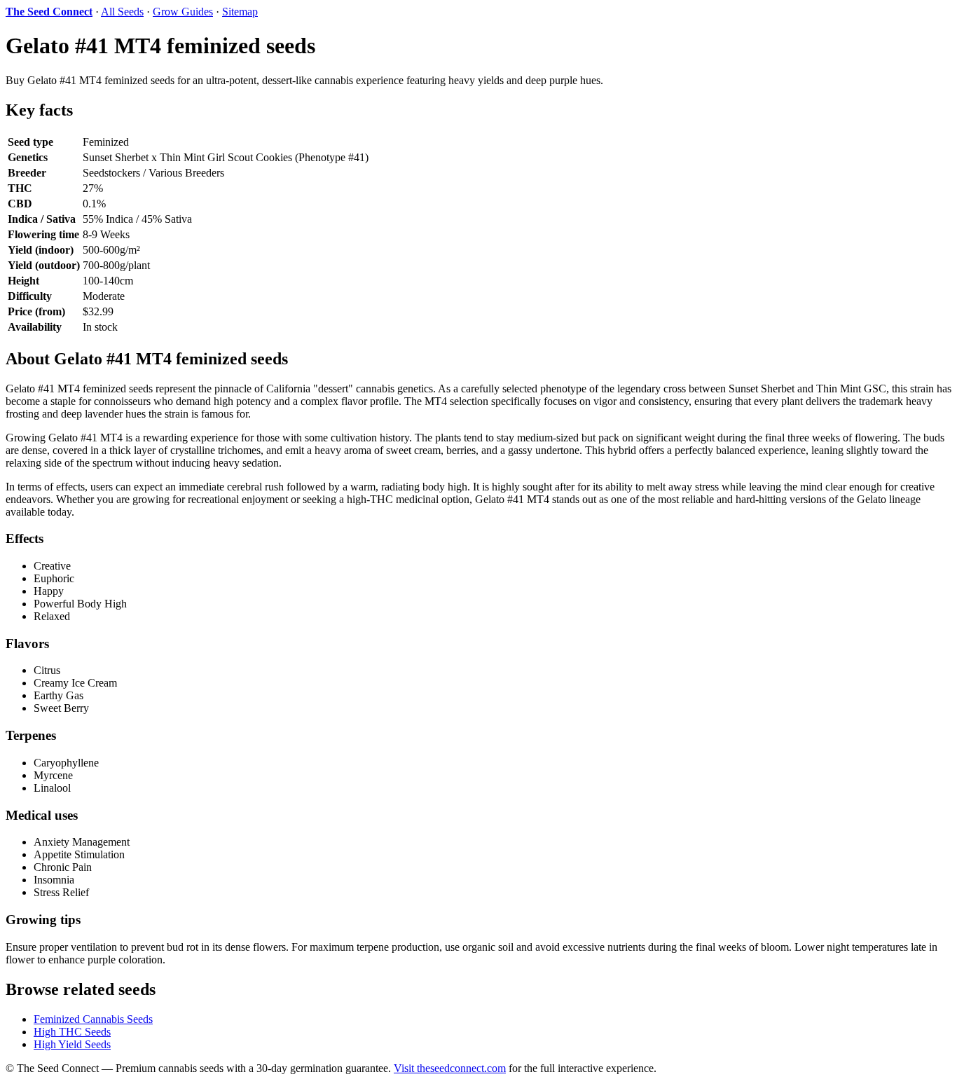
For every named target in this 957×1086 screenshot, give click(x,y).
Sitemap (240, 12)
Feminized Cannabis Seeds (93, 1019)
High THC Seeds (72, 1032)
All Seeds (122, 12)
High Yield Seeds (72, 1044)
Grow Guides (183, 12)
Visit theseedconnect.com (450, 1068)
